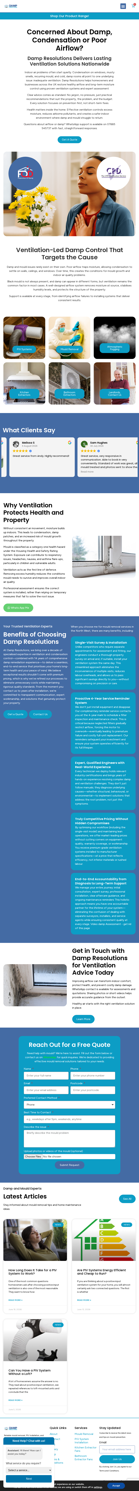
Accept (116, 1485)
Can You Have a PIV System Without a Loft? (29, 1372)
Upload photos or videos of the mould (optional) (53, 1151)
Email (27, 1083)
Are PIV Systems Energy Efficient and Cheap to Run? (101, 1272)
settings (98, 1487)
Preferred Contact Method (41, 1097)
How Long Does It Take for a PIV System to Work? (32, 1272)
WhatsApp (49, 1057)
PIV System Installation (82, 1440)
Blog (52, 1444)
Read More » (15, 1300)
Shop (53, 1454)
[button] (123, 6)
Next (29, 1478)
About (53, 1434)
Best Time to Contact (38, 1112)
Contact (55, 1439)
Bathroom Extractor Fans (84, 1457)
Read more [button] (80, 471)
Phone (74, 1068)
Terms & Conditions (56, 1461)
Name (28, 1068)
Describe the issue (35, 1127)
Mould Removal (84, 1434)
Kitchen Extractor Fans (85, 1449)
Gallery (54, 1449)
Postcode (76, 1083)
